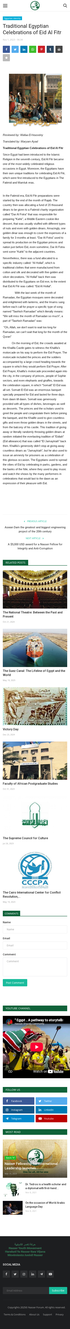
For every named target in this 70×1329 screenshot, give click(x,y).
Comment (9, 954)
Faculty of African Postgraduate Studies (30, 783)
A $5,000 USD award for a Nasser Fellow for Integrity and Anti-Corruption (35, 546)
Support (47, 1314)
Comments (11, 913)
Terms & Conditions (15, 1314)
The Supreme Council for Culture (25, 838)
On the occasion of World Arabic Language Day (45, 1204)
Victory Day (10, 729)
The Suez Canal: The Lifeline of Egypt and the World (34, 673)
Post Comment (15, 982)
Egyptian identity (12, 18)
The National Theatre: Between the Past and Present (33, 614)
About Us (34, 1314)
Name (7, 922)
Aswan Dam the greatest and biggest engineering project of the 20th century (35, 529)
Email (6, 938)
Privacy (60, 1314)
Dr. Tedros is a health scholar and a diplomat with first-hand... (45, 1186)
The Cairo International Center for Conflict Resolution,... (32, 894)
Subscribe (58, 1290)
